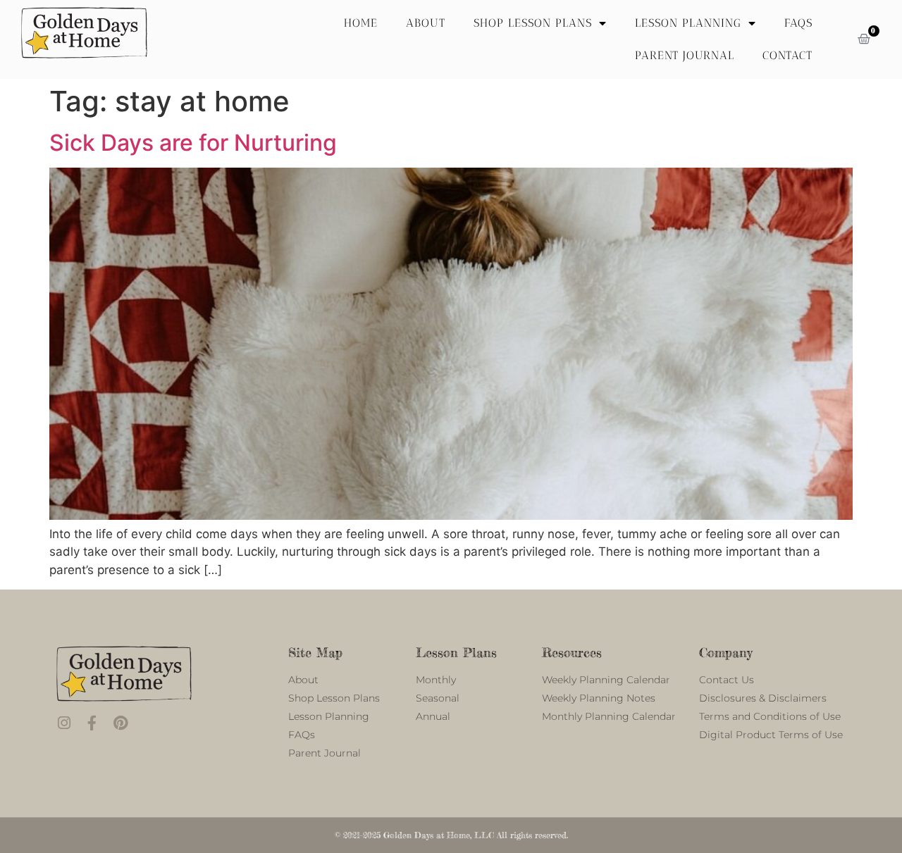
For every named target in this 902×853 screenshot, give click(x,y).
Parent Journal (684, 55)
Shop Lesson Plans (533, 23)
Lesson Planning (688, 23)
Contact (787, 55)
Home (361, 23)
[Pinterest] (120, 723)
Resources (572, 652)
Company (725, 652)
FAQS (798, 23)
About (425, 23)
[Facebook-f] (92, 723)
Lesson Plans (456, 652)
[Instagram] (63, 723)
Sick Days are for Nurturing (193, 142)
